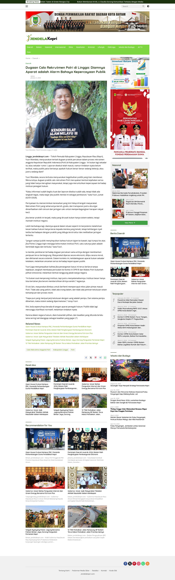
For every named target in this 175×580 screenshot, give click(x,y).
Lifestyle (101, 47)
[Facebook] (125, 564)
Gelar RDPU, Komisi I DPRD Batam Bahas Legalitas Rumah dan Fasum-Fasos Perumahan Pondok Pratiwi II (132, 343)
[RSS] (147, 564)
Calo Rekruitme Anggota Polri (38, 350)
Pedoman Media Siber (81, 571)
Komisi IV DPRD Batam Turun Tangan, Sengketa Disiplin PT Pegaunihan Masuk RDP (132, 318)
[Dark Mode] (148, 6)
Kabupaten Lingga (60, 350)
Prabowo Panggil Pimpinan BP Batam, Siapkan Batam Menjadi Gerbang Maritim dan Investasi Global (136, 213)
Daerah (30, 47)
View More (129, 223)
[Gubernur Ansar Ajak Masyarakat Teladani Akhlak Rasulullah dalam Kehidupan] (38, 401)
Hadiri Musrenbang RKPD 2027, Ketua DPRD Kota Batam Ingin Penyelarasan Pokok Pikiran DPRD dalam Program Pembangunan (132, 309)
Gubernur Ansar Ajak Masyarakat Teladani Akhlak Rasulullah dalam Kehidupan (57, 337)
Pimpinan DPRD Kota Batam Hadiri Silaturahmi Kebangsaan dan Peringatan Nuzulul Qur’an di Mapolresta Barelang (131, 326)
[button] (143, 6)
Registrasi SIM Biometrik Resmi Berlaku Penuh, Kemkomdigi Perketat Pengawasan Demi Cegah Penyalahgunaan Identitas (136, 202)
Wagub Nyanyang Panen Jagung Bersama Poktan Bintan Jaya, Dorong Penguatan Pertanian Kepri (65, 340)
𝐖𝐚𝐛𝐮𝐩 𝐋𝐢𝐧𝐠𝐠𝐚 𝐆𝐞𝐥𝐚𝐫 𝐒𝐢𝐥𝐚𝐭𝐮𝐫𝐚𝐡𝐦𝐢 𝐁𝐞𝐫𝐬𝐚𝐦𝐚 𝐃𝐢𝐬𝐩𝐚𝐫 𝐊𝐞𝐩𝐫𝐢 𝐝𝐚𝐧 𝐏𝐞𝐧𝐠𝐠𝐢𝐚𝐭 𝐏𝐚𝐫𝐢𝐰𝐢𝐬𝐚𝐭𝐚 (128, 410)
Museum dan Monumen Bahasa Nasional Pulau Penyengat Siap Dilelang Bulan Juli (129, 393)
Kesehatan (80, 47)
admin (33, 76)
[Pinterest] (134, 564)
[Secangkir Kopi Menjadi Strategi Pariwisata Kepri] (129, 370)
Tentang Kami (64, 571)
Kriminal (91, 47)
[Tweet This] (91, 357)
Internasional (60, 47)
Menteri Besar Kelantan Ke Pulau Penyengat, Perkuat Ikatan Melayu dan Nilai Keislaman (127, 418)
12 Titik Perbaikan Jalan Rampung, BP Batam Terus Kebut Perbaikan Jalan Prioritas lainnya (62, 343)
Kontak (104, 571)
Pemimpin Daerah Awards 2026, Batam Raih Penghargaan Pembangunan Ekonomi (59, 330)
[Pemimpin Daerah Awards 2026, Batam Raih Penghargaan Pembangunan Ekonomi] (66, 375)
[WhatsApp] (143, 564)
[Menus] (27, 6)
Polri (73, 350)
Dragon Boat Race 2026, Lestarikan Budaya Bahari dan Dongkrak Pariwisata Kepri (127, 401)
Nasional (48, 47)
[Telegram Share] (100, 357)
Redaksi (95, 571)
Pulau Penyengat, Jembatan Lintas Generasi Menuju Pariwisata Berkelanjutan (127, 427)
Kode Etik (113, 571)
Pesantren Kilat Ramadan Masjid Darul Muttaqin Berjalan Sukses (130, 301)
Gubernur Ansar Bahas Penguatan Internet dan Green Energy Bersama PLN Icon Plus (59, 333)
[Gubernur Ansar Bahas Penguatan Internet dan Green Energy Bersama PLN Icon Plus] (94, 375)
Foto (29, 52)
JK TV (140, 47)
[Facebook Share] (86, 357)
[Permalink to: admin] (27, 77)
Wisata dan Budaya (126, 47)
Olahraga (111, 47)
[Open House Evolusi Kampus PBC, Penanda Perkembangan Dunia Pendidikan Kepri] (38, 375)
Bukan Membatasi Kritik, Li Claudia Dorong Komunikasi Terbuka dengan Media (79, 2)
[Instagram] (139, 564)
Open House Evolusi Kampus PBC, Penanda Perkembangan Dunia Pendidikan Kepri (58, 327)
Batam (39, 47)
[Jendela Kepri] (42, 38)
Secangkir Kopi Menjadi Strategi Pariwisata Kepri (129, 386)
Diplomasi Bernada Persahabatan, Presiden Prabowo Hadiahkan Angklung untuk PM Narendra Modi (129, 194)
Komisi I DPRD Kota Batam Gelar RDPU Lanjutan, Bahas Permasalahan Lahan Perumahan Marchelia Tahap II (132, 335)
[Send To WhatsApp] (105, 357)
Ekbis (71, 47)
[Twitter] (130, 564)
